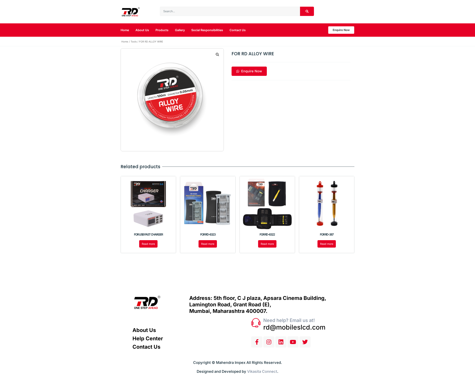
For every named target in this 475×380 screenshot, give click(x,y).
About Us (142, 30)
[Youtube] (293, 342)
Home (125, 30)
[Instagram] (268, 342)
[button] (217, 54)
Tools (134, 41)
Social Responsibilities (207, 30)
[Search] (307, 11)
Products (161, 30)
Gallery (180, 30)
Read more (148, 243)
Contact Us (238, 30)
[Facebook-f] (256, 342)
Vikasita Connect (262, 371)
